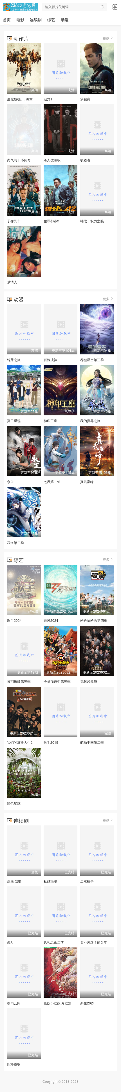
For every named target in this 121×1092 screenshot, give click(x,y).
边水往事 (87, 881)
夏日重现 (14, 420)
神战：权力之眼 (92, 220)
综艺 (51, 19)
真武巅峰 (87, 481)
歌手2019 (51, 742)
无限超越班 (88, 681)
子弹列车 (14, 220)
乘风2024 (51, 620)
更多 (106, 38)
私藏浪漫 (50, 881)
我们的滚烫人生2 (20, 742)
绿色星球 (14, 803)
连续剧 (36, 19)
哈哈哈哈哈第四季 (93, 620)
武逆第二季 (15, 542)
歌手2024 (14, 620)
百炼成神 (50, 359)
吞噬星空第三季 (92, 359)
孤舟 (10, 942)
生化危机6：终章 (20, 99)
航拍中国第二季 (92, 742)
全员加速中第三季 (57, 681)
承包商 (85, 99)
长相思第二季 (54, 942)
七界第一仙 (52, 481)
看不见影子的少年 (93, 942)
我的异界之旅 (90, 420)
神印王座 (50, 420)
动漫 (65, 19)
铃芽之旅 (14, 359)
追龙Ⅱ (48, 99)
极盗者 (85, 159)
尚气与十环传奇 (19, 159)
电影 (20, 19)
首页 (7, 19)
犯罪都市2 (51, 220)
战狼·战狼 (14, 881)
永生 (10, 481)
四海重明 (14, 1064)
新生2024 (87, 1003)
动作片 (21, 38)
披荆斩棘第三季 (19, 681)
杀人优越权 (52, 159)
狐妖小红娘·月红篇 (57, 1003)
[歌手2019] (60, 712)
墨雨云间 (14, 1003)
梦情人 (12, 281)
